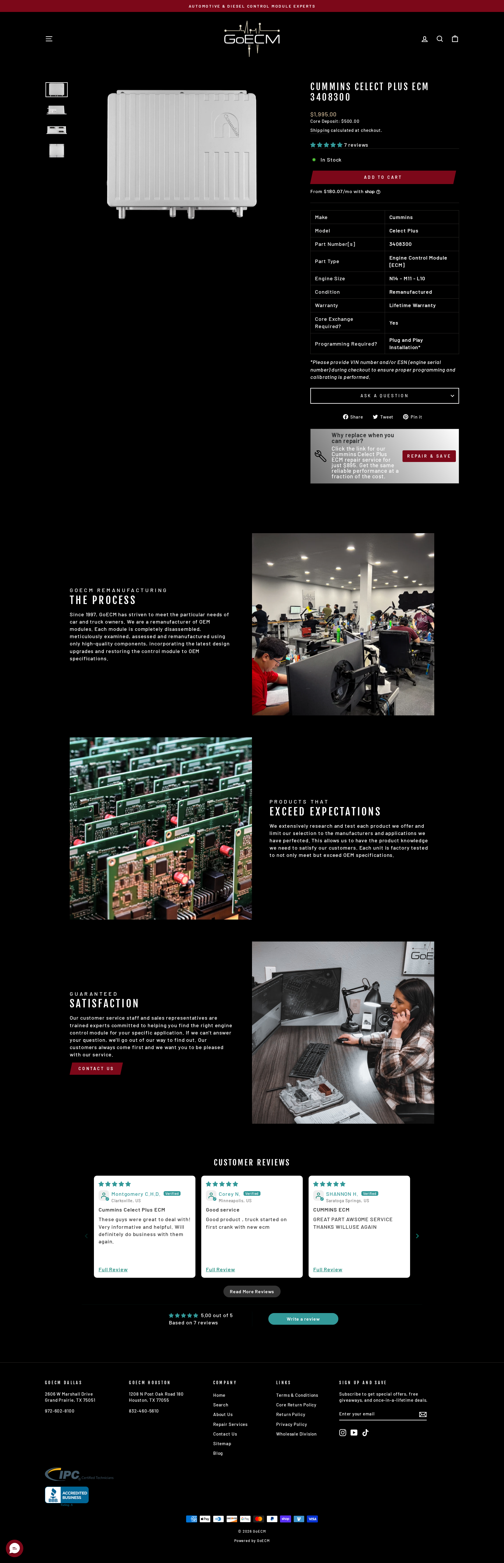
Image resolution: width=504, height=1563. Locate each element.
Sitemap (222, 1443)
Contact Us (96, 1068)
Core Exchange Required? (334, 322)
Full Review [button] (113, 1269)
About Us (223, 1414)
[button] (327, 144)
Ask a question (384, 395)
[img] (115, 1184)
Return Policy (290, 1414)
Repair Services (230, 1424)
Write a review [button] (303, 1319)
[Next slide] (417, 1235)
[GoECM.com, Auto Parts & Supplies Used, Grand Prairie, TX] (67, 1497)
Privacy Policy (291, 1424)
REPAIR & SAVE (429, 456)
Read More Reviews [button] (252, 1291)
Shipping (320, 130)
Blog (218, 1453)
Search (220, 1404)
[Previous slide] (86, 1235)
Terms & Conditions (297, 1395)
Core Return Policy (296, 1404)
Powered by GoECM (252, 1540)
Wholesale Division (296, 1433)
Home (219, 1395)
